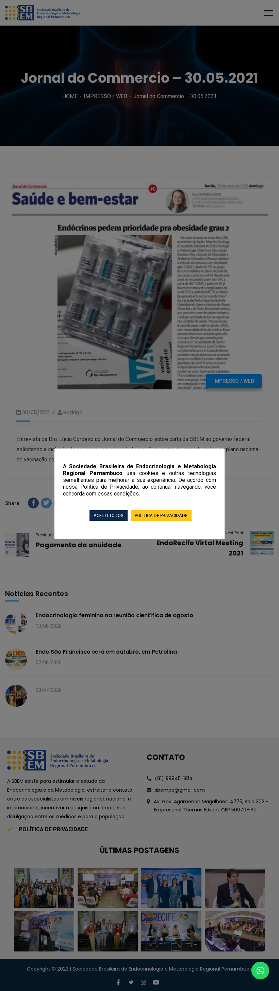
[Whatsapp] (260, 970)
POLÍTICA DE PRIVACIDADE (161, 515)
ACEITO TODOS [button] (109, 515)
